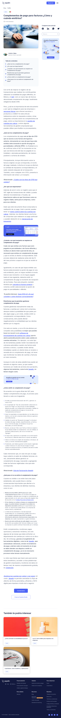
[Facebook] (52, 715)
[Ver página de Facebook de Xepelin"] (43, 29)
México (13, 684)
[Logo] (6, 3)
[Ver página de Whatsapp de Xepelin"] (53, 29)
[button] (57, 3)
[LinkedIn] (49, 715)
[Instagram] (54, 715)
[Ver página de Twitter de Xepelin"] (58, 29)
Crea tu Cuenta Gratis (21, 597)
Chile (8, 684)
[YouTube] (57, 715)
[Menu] (57, 3)
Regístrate (50, 3)
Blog (5, 8)
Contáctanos (21, 590)
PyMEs (9, 8)
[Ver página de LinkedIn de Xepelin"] (48, 29)
